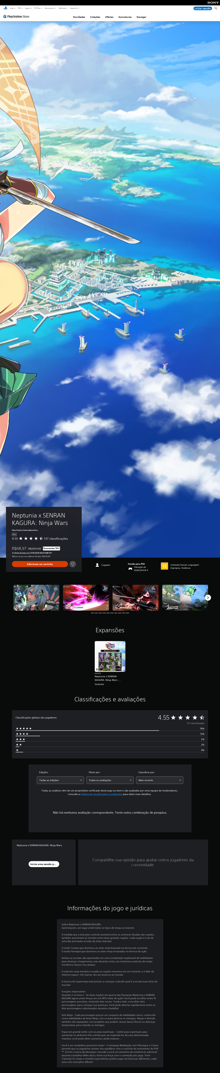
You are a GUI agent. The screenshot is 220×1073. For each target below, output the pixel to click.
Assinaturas (125, 16)
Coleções (95, 16)
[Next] (208, 598)
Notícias (62, 8)
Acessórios (49, 8)
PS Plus (37, 8)
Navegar (141, 16)
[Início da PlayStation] (5, 8)
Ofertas (109, 16)
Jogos (27, 8)
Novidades (79, 16)
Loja (12, 8)
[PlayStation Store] (17, 16)
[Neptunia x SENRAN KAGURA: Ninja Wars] (36, 598)
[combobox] (60, 780)
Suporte (73, 8)
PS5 (19, 8)
